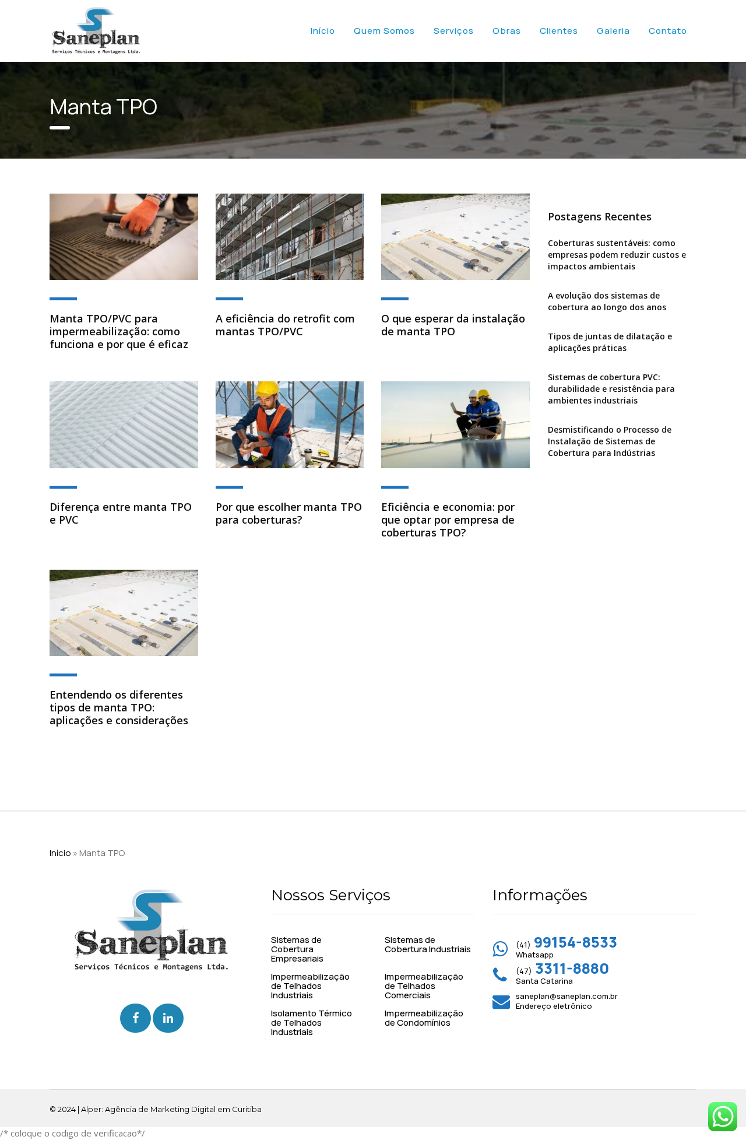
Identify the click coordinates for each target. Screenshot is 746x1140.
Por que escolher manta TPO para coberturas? (289, 513)
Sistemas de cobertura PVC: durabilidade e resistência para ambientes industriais (611, 388)
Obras (506, 30)
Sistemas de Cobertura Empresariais (297, 949)
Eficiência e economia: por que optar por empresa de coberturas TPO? (448, 519)
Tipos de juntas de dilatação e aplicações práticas (610, 342)
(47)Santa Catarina (562, 976)
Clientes (559, 30)
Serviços (454, 30)
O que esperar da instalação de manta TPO (453, 324)
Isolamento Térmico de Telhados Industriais (311, 1023)
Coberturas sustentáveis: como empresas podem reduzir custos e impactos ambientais (617, 254)
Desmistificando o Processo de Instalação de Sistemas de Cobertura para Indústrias (609, 441)
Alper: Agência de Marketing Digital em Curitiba (171, 1109)
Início (323, 30)
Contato (668, 30)
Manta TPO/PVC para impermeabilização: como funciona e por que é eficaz (119, 331)
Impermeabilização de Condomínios (424, 1018)
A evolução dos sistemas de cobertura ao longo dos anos (607, 301)
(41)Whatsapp (566, 949)
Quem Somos (384, 30)
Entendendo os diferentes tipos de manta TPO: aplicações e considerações (119, 707)
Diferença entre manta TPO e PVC (121, 513)
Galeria (613, 30)
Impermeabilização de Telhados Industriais (310, 986)
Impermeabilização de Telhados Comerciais (424, 986)
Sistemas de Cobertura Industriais (428, 944)
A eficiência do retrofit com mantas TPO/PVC (285, 324)
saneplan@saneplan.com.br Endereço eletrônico (567, 1001)
